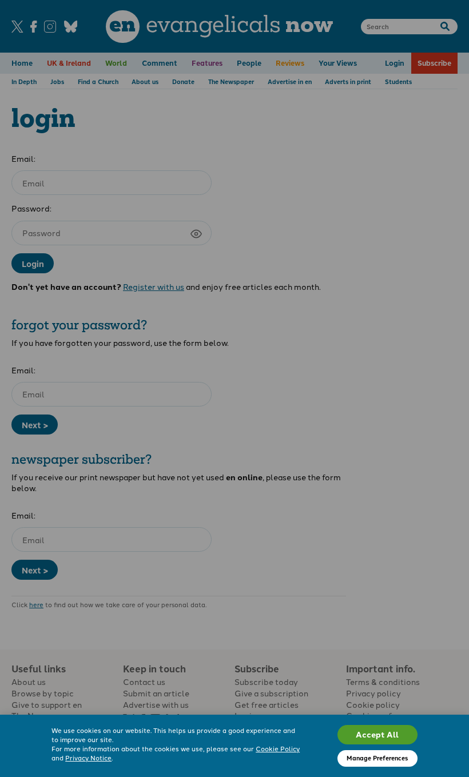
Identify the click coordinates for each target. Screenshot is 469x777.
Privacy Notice (88, 757)
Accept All (377, 734)
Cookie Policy (278, 748)
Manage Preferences (377, 758)
